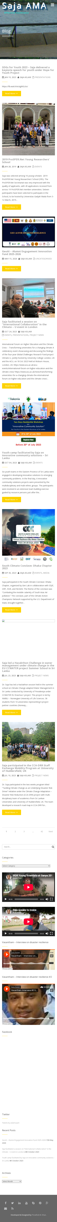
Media (46, 573)
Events (38, 166)
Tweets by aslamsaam (10, 1123)
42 (42, 831)
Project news (37, 335)
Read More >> (11, 93)
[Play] (5, 899)
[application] (28, 887)
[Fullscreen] (51, 899)
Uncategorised (44, 258)
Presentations (42, 77)
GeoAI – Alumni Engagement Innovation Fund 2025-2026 (24, 1140)
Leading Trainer (13, 13)
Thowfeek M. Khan (39, 1215)
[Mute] (47, 899)
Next (51, 831)
